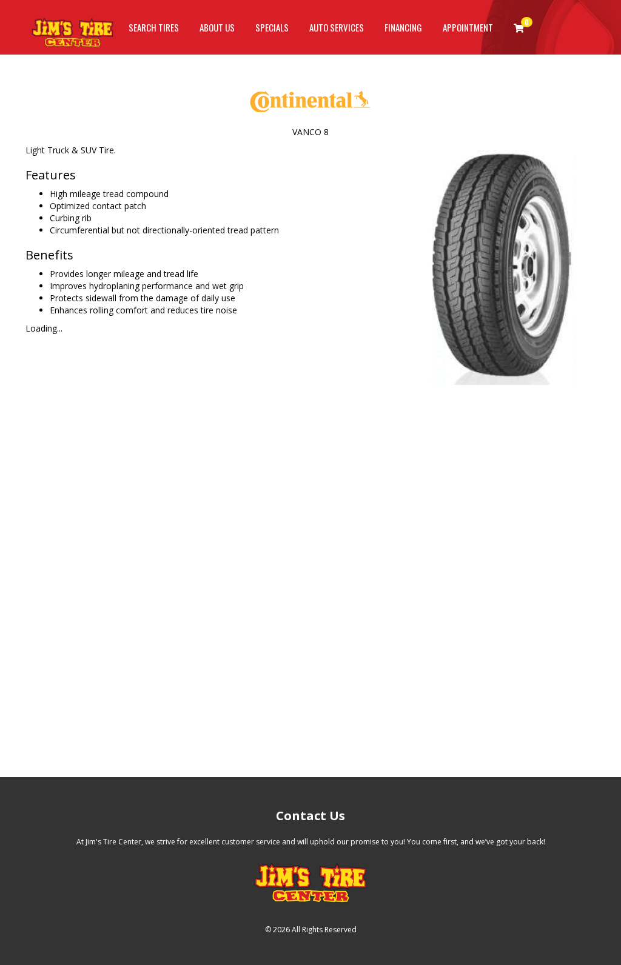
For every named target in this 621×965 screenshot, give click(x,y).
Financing (403, 27)
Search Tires (154, 27)
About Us (217, 27)
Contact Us (310, 815)
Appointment (468, 27)
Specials (272, 27)
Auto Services (336, 27)
